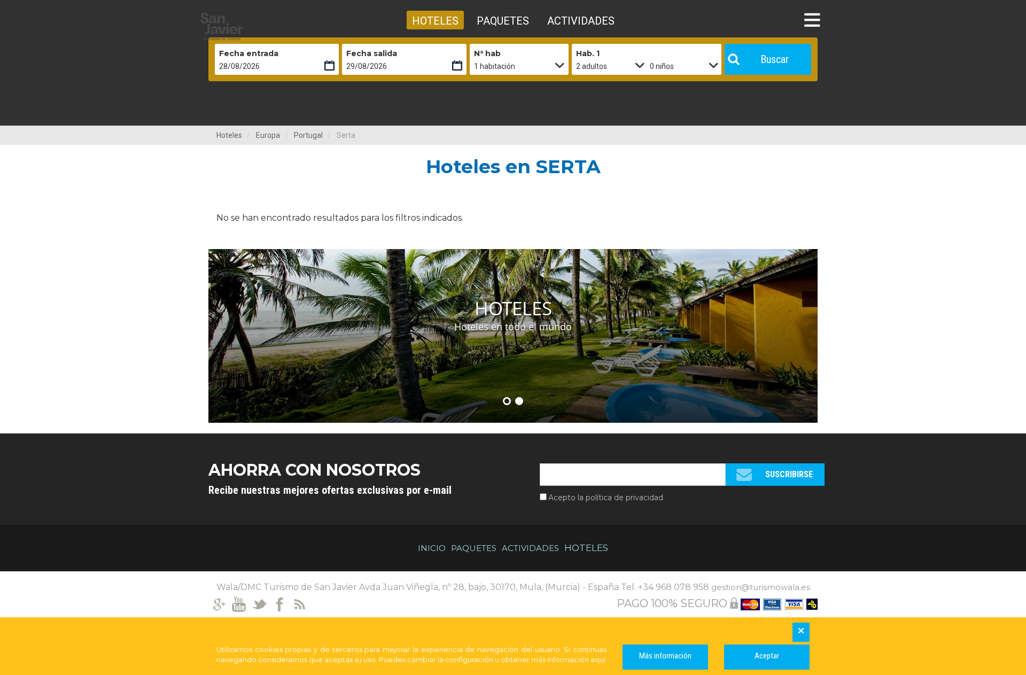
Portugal (308, 135)
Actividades (530, 548)
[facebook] (279, 603)
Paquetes (473, 548)
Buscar (774, 59)
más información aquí (568, 659)
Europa (268, 135)
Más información (665, 656)
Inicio (432, 548)
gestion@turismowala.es (760, 587)
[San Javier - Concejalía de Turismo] (248, 26)
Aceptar (767, 656)
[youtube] (239, 603)
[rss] (300, 603)
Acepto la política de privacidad (605, 497)
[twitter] (259, 603)
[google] (219, 603)
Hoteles (229, 135)
